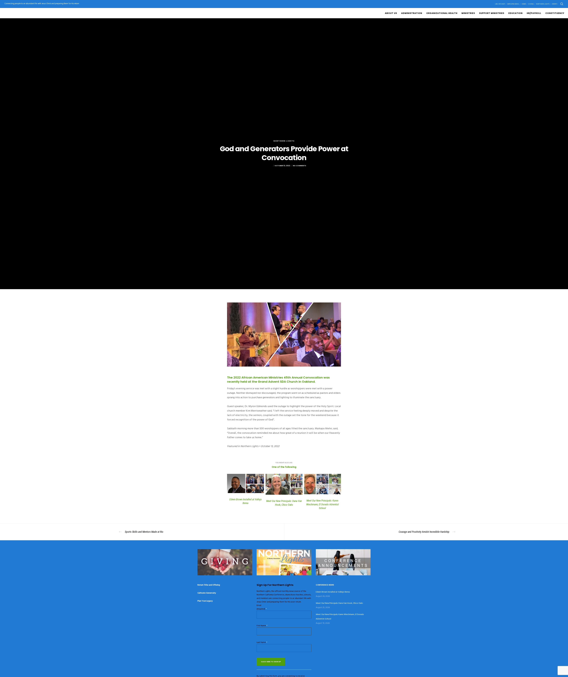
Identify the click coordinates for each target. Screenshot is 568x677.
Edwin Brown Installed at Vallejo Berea (333, 592)
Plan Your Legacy (205, 601)
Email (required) (262, 607)
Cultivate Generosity (206, 593)
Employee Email (513, 4)
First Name (262, 625)
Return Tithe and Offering (208, 585)
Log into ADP (500, 4)
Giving (531, 4)
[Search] (562, 4)
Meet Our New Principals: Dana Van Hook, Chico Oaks (339, 603)
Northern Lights (543, 4)
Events (554, 4)
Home (524, 4)
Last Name (262, 642)
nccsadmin (267, 165)
